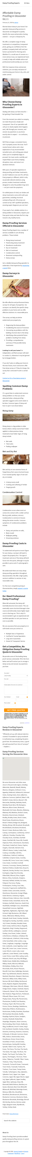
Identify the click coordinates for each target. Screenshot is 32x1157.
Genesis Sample (18, 1151)
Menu (27, 3)
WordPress (17, 1153)
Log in (22, 1153)
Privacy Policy (19, 715)
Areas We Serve (14, 1114)
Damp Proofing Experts (11, 3)
